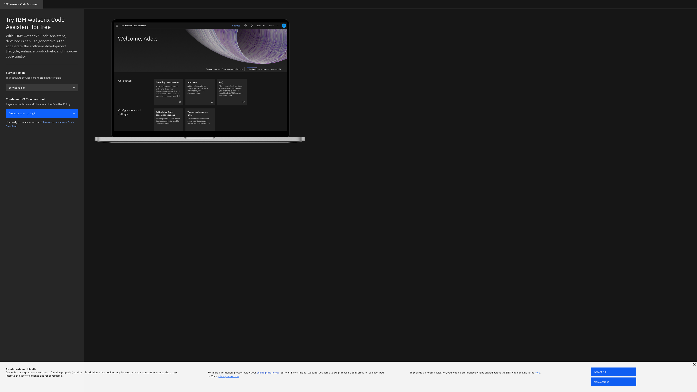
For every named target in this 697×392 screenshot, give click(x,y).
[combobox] (42, 87)
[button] (694, 364)
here (537, 372)
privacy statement (228, 376)
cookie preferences (268, 372)
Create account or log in (22, 113)
